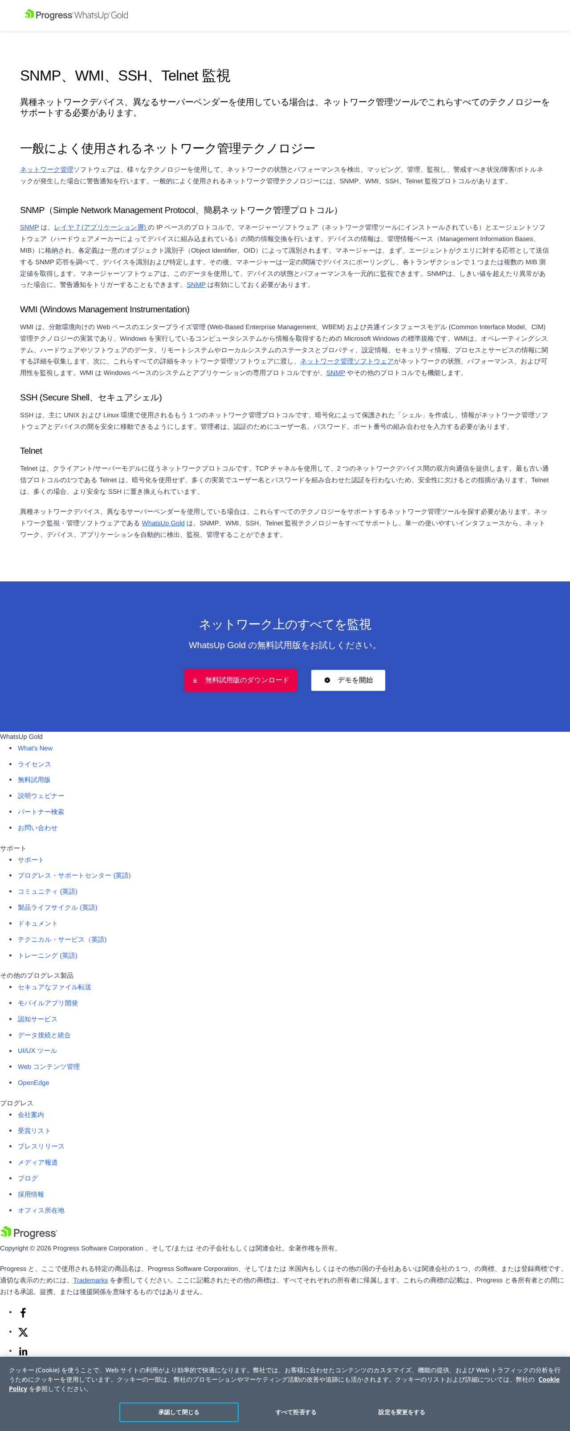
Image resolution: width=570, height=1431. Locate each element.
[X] (23, 1335)
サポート (31, 860)
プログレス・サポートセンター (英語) (74, 875)
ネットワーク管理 (46, 169)
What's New (35, 748)
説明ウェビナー (41, 796)
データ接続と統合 (44, 1035)
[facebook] (23, 1316)
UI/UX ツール (37, 1051)
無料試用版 (34, 780)
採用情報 (31, 1194)
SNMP (29, 227)
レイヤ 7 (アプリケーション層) (101, 227)
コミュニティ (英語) (47, 891)
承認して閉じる (179, 1412)
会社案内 (31, 1115)
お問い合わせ (38, 828)
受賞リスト (34, 1131)
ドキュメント (38, 923)
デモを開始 (355, 680)
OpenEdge (33, 1083)
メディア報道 (38, 1162)
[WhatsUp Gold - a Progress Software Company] (285, 15)
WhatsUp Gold (163, 523)
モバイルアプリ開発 (48, 1003)
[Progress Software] (29, 1237)
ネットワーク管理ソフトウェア (347, 361)
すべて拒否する (296, 1412)
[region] (285, 1394)
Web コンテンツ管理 (49, 1067)
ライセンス (34, 764)
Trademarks (90, 1280)
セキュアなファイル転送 (54, 987)
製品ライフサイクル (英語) (58, 907)
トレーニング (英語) (47, 955)
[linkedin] (23, 1354)
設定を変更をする (402, 1412)
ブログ (28, 1178)
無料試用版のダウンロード (247, 680)
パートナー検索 (41, 812)
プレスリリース (41, 1146)
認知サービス (38, 1019)
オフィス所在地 (41, 1210)
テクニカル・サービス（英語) (62, 939)
